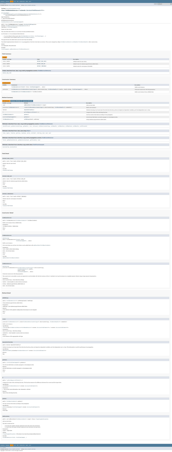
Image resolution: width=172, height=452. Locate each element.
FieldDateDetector (33, 14)
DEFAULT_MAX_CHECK (41, 61)
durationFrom (6, 147)
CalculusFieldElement (33, 10)
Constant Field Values (8, 170)
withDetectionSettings (44, 126)
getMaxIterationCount (23, 140)
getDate (26, 114)
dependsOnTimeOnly (28, 109)
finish (4, 140)
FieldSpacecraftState (30, 112)
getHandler (25, 126)
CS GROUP (13, 450)
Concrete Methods (27, 101)
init (30, 126)
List (4, 116)
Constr (13, 5)
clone (4, 133)
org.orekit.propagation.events (13, 8)
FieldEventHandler (52, 89)
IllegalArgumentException (41, 419)
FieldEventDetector (6, 21)
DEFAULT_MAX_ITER (7, 73)
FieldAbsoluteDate (25, 91)
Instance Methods (16, 101)
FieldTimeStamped (17, 21)
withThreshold (83, 126)
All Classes (3, 3)
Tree (18, 1)
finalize (13, 133)
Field (10, 5)
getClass (18, 133)
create (25, 107)
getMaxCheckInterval (12, 140)
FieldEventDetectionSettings (28, 89)
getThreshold (33, 140)
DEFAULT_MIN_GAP (41, 63)
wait (43, 133)
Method (18, 5)
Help (30, 1)
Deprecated (22, 1)
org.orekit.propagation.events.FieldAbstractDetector (15, 14)
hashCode (23, 133)
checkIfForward (6, 126)
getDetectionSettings (16, 126)
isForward (35, 126)
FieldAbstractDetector (11, 25)
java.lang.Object (5, 12)
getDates (26, 116)
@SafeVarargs (6, 238)
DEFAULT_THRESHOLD (41, 66)
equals (8, 133)
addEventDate (27, 105)
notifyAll (33, 133)
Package (7, 1)
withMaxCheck (61, 126)
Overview (2, 1)
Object (28, 130)
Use (15, 1)
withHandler (54, 126)
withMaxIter (76, 126)
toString (39, 133)
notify (28, 133)
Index (27, 1)
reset (39, 140)
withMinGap (26, 119)
